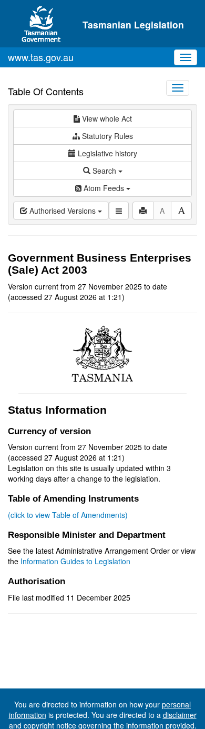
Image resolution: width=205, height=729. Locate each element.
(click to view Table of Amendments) (68, 515)
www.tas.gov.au (41, 57)
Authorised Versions (62, 210)
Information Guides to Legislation (75, 561)
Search (104, 170)
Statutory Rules (106, 136)
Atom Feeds (103, 188)
